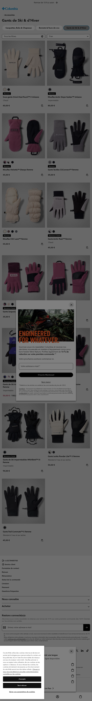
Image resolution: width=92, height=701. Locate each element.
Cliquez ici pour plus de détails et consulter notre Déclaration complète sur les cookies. (21, 671)
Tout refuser (22, 685)
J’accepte (22, 679)
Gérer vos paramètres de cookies (22, 692)
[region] (22, 672)
